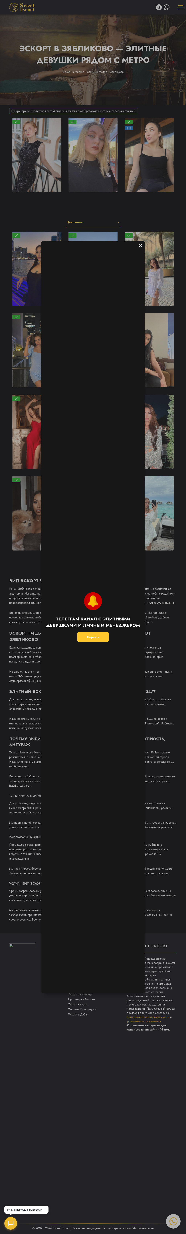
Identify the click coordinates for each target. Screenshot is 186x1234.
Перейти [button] (93, 637)
